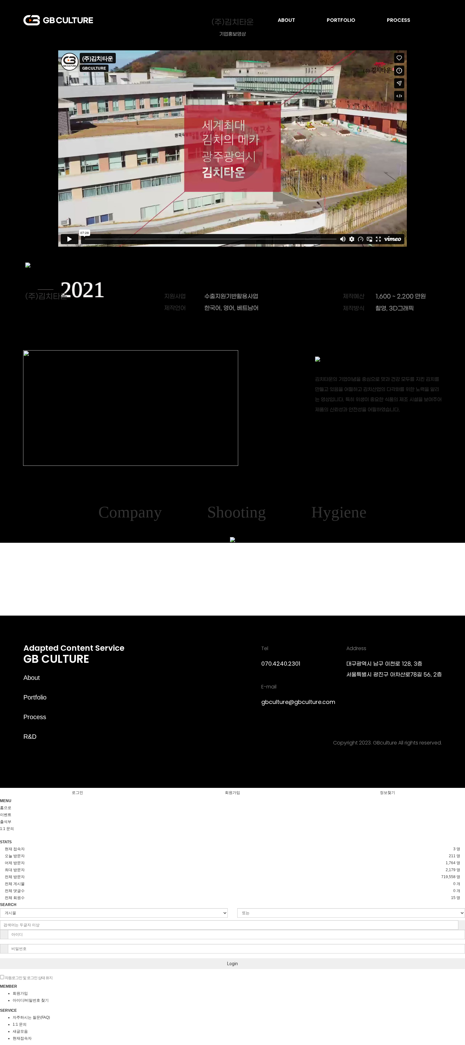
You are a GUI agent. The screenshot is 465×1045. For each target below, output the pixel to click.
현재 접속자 (15, 849)
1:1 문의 (20, 1024)
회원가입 (232, 792)
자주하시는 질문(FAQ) (31, 1017)
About (31, 677)
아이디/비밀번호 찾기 (31, 1000)
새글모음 (20, 1031)
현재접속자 (22, 1038)
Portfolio (34, 697)
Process (34, 716)
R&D (29, 736)
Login (232, 963)
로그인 (77, 792)
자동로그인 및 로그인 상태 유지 (28, 978)
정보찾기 (387, 792)
